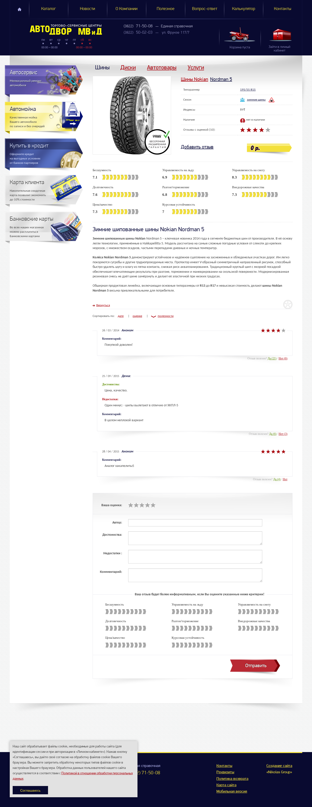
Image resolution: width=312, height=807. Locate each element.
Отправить (255, 665)
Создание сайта (279, 766)
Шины (102, 67)
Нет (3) (283, 434)
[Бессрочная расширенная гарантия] (158, 142)
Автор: (117, 522)
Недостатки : (112, 553)
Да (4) (277, 479)
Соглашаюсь (30, 790)
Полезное (166, 9)
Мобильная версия (231, 792)
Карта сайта (226, 785)
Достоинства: (112, 535)
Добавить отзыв (197, 147)
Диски (128, 67)
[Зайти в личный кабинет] (281, 35)
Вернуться (103, 305)
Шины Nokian (194, 79)
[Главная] (56, 29)
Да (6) (272, 434)
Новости (87, 9)
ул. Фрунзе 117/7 (175, 33)
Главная (19, 9)
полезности (166, 316)
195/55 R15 (248, 89)
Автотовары (161, 67)
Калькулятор (243, 9)
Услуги (196, 67)
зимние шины (256, 99)
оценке (137, 316)
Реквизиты (225, 772)
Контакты (282, 9)
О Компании (126, 9)
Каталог (48, 9)
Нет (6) (283, 358)
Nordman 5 (221, 79)
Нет (285, 479)
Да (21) (272, 358)
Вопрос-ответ (204, 9)
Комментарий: (111, 572)
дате (121, 316)
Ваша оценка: (111, 505)
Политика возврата (232, 779)
